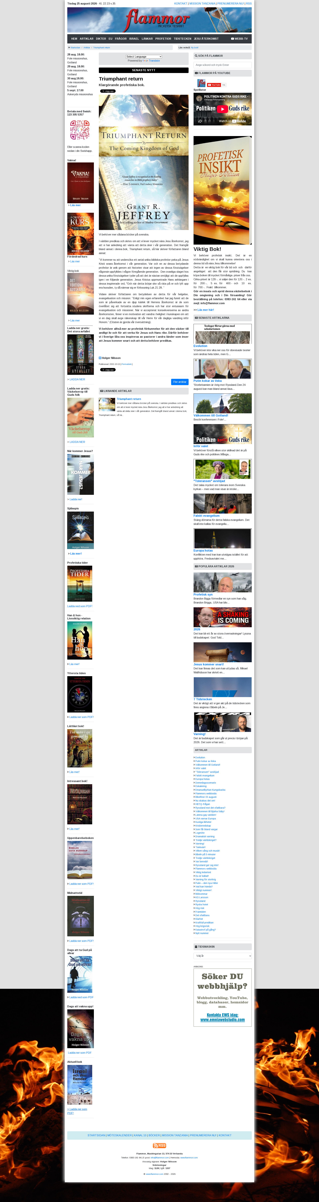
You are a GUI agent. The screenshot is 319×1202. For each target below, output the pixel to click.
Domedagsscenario (205, 782)
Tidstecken (182, 38)
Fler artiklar (179, 381)
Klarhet (199, 919)
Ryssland (200, 901)
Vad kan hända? (204, 886)
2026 (197, 629)
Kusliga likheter (203, 822)
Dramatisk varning (204, 836)
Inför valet (201, 446)
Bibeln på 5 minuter (205, 854)
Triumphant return (101, 47)
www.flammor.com (189, 1157)
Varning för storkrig (205, 879)
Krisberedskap (203, 825)
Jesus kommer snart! (209, 664)
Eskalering (201, 786)
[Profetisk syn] (223, 582)
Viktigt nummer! (203, 890)
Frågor (121, 38)
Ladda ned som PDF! (79, 606)
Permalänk (127, 364)
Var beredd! (201, 861)
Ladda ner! (76, 499)
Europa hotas (203, 550)
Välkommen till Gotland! (211, 415)
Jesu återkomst (206, 38)
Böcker (154, 1135)
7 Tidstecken (203, 699)
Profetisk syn (203, 594)
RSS (249, 3)
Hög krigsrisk (202, 926)
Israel (134, 38)
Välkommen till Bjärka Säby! (209, 811)
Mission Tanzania (202, 3)
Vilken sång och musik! (207, 850)
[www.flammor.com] (159, 20)
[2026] (223, 617)
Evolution (200, 346)
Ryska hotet (201, 904)
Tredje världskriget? (205, 840)
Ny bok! (194, 47)
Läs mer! (76, 553)
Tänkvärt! (200, 847)
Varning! (200, 734)
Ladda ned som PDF (81, 997)
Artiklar (86, 38)
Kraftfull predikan (204, 922)
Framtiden (200, 911)
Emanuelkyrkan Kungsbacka (210, 790)
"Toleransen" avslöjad (209, 481)
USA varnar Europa (205, 818)
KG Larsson (201, 897)
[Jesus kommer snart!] (223, 652)
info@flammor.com (160, 1157)
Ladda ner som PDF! (81, 717)
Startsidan (75, 47)
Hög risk (199, 908)
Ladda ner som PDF (79, 1052)
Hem (74, 38)
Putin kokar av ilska (208, 380)
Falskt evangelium (207, 515)
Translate (154, 60)
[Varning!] (223, 722)
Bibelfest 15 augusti (205, 797)
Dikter (101, 38)
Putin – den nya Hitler (206, 883)
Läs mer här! (206, 309)
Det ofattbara (202, 915)
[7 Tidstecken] (223, 687)
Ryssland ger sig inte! (206, 865)
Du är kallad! (202, 876)
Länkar (147, 38)
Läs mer (75, 320)
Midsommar (201, 894)
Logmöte (200, 832)
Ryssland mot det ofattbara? (210, 807)
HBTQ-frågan (202, 804)
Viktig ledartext (203, 872)
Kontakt (180, 3)
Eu (110, 38)
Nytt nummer (202, 933)
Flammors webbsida (205, 793)
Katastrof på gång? (205, 929)
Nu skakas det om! (205, 800)
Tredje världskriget (205, 858)
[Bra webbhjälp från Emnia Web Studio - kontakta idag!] (223, 997)
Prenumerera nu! (230, 3)
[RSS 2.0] (159, 1145)
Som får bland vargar (206, 829)
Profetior (163, 38)
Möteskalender (119, 1135)
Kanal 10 (140, 1135)
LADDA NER (77, 379)
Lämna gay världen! (205, 815)
